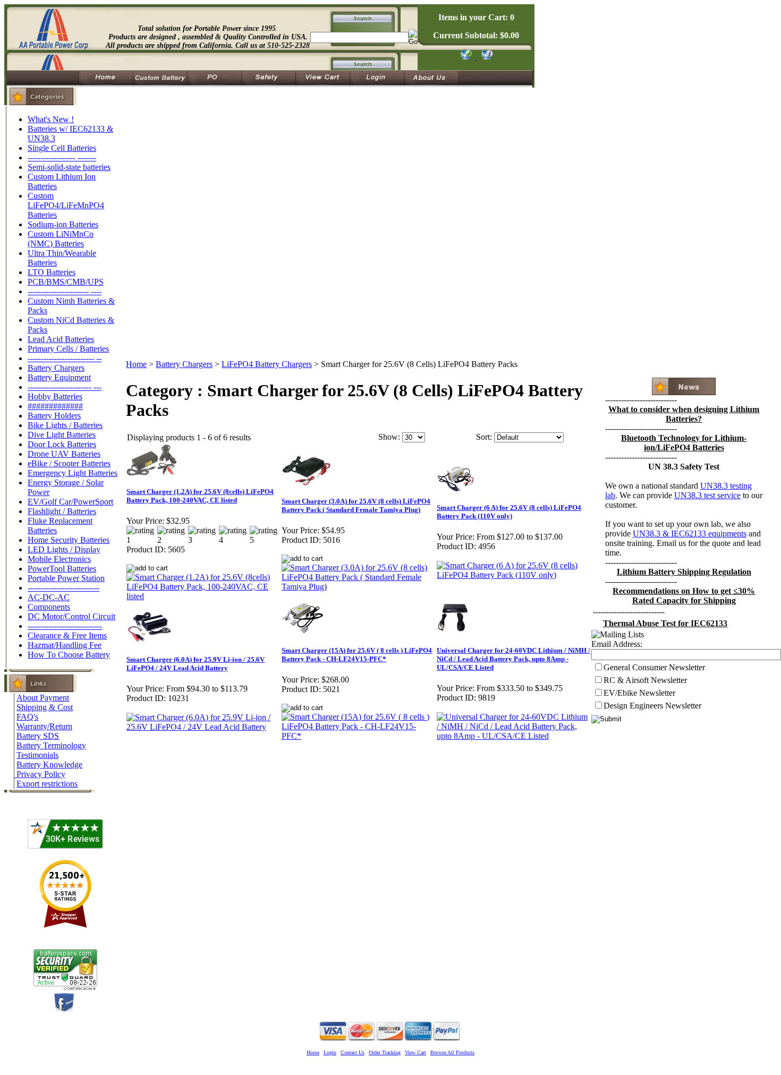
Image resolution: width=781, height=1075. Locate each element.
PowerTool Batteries (62, 568)
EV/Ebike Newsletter (639, 692)
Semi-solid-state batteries (69, 167)
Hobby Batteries (55, 396)
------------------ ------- (62, 157)
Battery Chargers (56, 367)
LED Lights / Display (64, 549)
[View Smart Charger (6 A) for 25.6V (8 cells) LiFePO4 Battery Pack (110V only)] (514, 574)
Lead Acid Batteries (61, 339)
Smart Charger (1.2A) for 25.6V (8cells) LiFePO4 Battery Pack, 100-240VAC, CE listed (200, 496)
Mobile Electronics (59, 559)
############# (55, 406)
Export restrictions (47, 783)
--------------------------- (63, 587)
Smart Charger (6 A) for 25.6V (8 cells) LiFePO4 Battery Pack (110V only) (509, 512)
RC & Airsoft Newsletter (645, 680)
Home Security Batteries (68, 539)
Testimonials (37, 755)
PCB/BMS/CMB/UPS (66, 281)
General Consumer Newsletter (654, 667)
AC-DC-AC (49, 597)
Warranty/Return (44, 726)
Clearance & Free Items (67, 635)
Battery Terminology (51, 745)
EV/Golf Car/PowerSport (70, 501)
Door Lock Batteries (62, 444)
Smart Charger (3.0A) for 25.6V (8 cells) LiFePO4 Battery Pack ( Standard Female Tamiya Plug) (356, 505)
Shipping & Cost (44, 707)
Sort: (484, 436)
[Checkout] (465, 56)
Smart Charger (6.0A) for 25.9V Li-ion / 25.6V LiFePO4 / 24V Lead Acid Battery (195, 663)
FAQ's (27, 716)
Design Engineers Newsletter (652, 705)
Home (136, 364)
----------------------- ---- (64, 291)
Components (49, 606)
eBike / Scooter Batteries (69, 463)
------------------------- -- (64, 358)
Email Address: (616, 644)
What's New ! (51, 119)
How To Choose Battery (69, 654)
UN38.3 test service (707, 495)
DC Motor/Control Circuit (71, 616)
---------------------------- (65, 625)
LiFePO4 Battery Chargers (267, 364)
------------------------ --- (64, 386)
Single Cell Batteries (62, 147)
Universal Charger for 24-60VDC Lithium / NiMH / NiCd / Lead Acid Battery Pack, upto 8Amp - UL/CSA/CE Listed (513, 658)
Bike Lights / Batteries (65, 425)
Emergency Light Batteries (72, 472)
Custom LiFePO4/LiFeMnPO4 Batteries (66, 205)
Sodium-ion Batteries (63, 224)
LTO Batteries (51, 272)
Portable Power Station (66, 578)
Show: (389, 436)
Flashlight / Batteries (62, 511)
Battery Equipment (59, 377)
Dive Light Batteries (62, 434)
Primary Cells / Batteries (68, 348)
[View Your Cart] (485, 56)
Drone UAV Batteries (64, 453)
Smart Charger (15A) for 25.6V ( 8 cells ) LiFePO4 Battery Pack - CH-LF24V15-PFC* (357, 654)
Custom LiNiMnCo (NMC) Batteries (61, 238)
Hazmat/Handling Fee (64, 645)
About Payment (42, 697)
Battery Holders (54, 415)
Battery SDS (37, 735)
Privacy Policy (40, 774)
